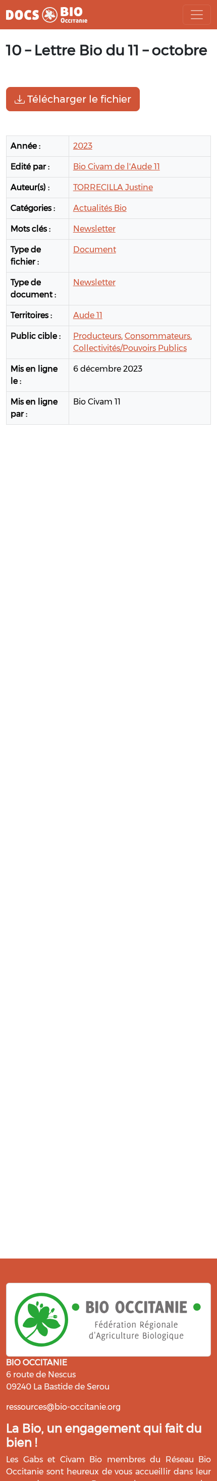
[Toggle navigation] (197, 15)
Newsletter (94, 229)
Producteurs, (98, 336)
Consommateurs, (158, 336)
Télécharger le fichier (78, 99)
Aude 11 (87, 315)
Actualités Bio (100, 208)
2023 (82, 146)
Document (94, 249)
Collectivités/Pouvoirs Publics (130, 348)
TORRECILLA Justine (113, 187)
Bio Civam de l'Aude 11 (116, 166)
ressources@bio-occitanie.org (63, 1407)
